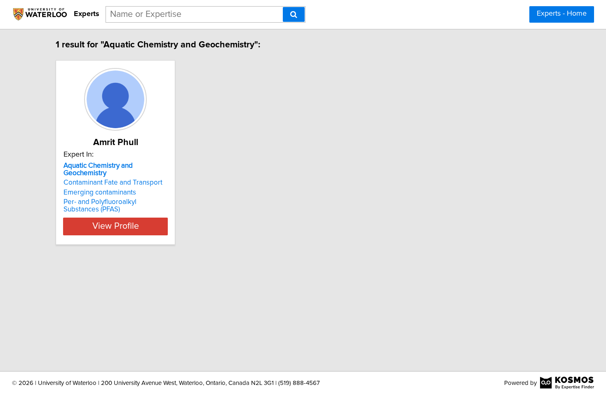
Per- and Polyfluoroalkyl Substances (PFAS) (99, 205)
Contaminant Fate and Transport (112, 182)
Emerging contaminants (99, 192)
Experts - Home (562, 13)
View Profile (115, 226)
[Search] (294, 14)
